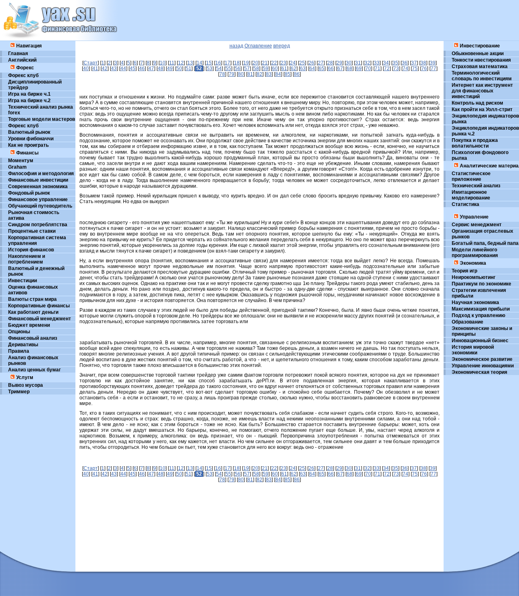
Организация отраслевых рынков (482, 234)
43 (114, 68)
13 (190, 63)
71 (377, 68)
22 (274, 63)
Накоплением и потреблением (26, 259)
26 (311, 63)
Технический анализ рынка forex (40, 110)
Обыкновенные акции (478, 53)
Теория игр (464, 271)
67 (340, 68)
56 (237, 68)
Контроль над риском (477, 103)
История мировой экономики (473, 350)
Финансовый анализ (32, 338)
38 (423, 63)
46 (142, 68)
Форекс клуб (23, 75)
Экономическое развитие (482, 359)
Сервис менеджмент (477, 224)
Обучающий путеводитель (40, 206)
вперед (281, 46)
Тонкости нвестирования (481, 60)
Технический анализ (476, 186)
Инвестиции (22, 280)
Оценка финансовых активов (33, 290)
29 (339, 63)
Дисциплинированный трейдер (35, 84)
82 (259, 74)
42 (104, 68)
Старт (91, 63)
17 (227, 63)
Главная (18, 53)
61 (284, 68)
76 (424, 68)
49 (170, 68)
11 (171, 63)
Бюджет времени (29, 325)
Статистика (465, 204)
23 (283, 63)
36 (404, 63)
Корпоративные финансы (39, 306)
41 (95, 68)
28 (330, 63)
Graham (17, 167)
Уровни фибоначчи (31, 138)
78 (222, 74)
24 (293, 63)
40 (86, 68)
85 (287, 74)
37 (414, 63)
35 (395, 63)
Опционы (19, 331)
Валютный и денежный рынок (36, 271)
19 (246, 63)
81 (250, 74)
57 (247, 68)
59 (265, 68)
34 (386, 63)
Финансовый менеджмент (39, 319)
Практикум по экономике (481, 284)
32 (367, 63)
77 (433, 68)
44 (123, 68)
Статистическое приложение (471, 176)
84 (278, 74)
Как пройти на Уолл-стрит (482, 109)
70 (368, 68)
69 (359, 68)
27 (321, 63)
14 (199, 63)
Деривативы (23, 344)
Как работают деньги (33, 312)
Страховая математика (480, 66)
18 (237, 63)
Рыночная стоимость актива (33, 215)
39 (432, 63)
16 (218, 63)
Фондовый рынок (29, 193)
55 (228, 68)
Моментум (20, 160)
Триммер (19, 391)
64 (312, 68)
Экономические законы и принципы (482, 331)
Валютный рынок (29, 132)
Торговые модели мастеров (41, 119)
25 (302, 63)
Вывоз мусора (25, 385)
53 (209, 68)
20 (255, 63)
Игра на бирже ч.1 (29, 94)
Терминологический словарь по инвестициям (482, 75)
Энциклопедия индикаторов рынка (485, 118)
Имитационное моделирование (471, 195)
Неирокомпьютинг (473, 277)
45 (132, 68)
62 (293, 68)
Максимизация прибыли (481, 309)
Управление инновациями (483, 366)
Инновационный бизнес (480, 340)
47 (151, 68)
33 (377, 63)
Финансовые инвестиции (38, 180)
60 (275, 68)
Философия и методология (41, 173)
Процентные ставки (32, 231)
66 (331, 68)
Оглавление (258, 46)
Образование (467, 322)
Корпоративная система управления (37, 240)
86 (297, 74)
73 (396, 68)
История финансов (31, 250)
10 (162, 63)
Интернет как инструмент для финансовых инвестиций (482, 90)
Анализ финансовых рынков (33, 360)
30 (349, 63)
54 (219, 68)
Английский (22, 60)
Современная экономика (38, 186)
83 (269, 74)
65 (321, 68)
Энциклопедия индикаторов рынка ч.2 (485, 131)
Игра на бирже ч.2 (29, 100)
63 (303, 68)
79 (231, 74)
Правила (18, 351)
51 (188, 68)
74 (405, 68)
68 (349, 68)
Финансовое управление (38, 199)
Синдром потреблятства (37, 224)
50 (179, 68)
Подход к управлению (478, 315)
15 (209, 63)
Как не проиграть (28, 145)
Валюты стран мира (32, 299)
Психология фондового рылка (480, 155)
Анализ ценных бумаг (34, 370)
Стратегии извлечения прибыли (479, 293)
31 (358, 63)
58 (256, 68)
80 (241, 74)
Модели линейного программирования (475, 252)
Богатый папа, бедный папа (485, 243)
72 (387, 68)
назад (236, 46)
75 (415, 68)
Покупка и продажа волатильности (475, 143)
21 (265, 63)
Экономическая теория (479, 372)
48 (160, 68)
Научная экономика (475, 302)
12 (181, 63)
